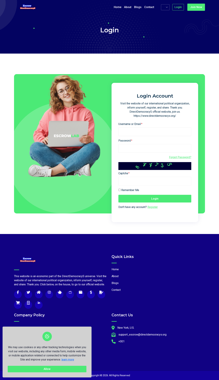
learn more (67, 359)
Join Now (196, 7)
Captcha (123, 173)
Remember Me (130, 190)
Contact (149, 7)
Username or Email (129, 124)
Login (178, 7)
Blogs (137, 7)
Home (117, 7)
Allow (47, 369)
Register (152, 207)
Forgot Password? (180, 157)
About (127, 7)
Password (124, 140)
